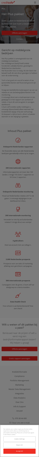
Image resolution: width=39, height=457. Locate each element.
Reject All (19, 445)
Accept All (19, 451)
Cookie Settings (19, 439)
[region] (19, 441)
